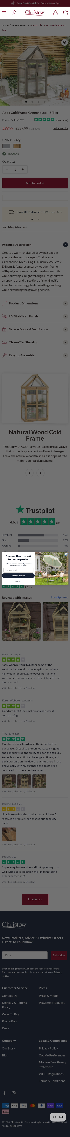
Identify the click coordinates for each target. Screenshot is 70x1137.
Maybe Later (18, 581)
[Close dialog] (66, 554)
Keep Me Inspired (18, 575)
